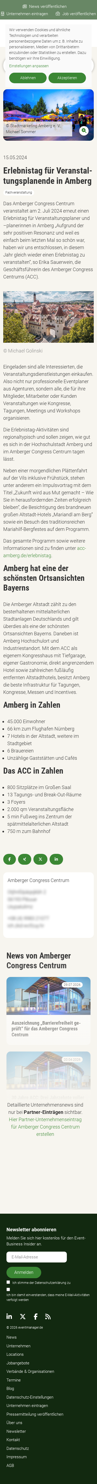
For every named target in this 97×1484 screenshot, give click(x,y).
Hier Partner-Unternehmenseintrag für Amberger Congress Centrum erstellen (45, 1127)
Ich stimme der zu (41, 1283)
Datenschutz (17, 1448)
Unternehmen (18, 1346)
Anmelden (23, 1272)
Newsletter (16, 1431)
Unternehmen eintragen (27, 13)
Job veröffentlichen (79, 13)
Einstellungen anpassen (29, 66)
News (11, 1337)
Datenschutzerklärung (50, 1283)
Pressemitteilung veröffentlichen (34, 1414)
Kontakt (13, 1439)
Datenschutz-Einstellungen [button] (29, 1397)
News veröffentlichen (48, 6)
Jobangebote (17, 1363)
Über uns (14, 1422)
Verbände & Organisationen (30, 1371)
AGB (10, 1465)
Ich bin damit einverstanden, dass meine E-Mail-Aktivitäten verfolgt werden (48, 1297)
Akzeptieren (67, 78)
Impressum (16, 1456)
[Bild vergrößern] (48, 114)
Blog (10, 1388)
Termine (13, 1380)
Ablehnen (28, 78)
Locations (15, 1354)
